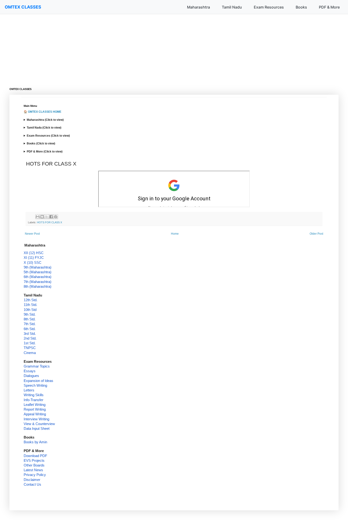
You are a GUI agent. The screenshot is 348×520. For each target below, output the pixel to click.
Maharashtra (198, 7)
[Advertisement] (151, 47)
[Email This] (37, 216)
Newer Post (32, 233)
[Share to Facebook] (51, 216)
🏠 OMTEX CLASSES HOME (42, 111)
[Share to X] (46, 216)
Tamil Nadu (232, 7)
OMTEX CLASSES (23, 6)
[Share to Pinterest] (55, 216)
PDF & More (329, 7)
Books (301, 7)
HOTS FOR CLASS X (49, 222)
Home (175, 233)
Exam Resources (269, 7)
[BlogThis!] (42, 216)
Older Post (316, 233)
